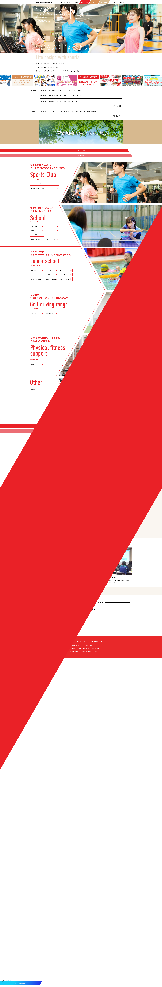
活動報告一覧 (117, 116)
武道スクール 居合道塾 (37, 239)
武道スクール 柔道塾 (66, 279)
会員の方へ (104, 2)
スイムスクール (37, 226)
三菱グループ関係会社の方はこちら (44, 188)
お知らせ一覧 (117, 106)
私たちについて (67, 2)
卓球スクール (37, 231)
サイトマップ (114, 2)
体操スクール (37, 270)
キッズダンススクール (51, 275)
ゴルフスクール (52, 231)
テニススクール (52, 226)
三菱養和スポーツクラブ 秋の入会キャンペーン (62, 101)
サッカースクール (37, 275)
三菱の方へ (94, 2)
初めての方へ (84, 2)
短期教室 (37, 389)
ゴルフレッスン (51, 313)
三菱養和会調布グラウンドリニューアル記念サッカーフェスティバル (68, 96)
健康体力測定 (37, 364)
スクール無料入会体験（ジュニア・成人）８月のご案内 (64, 90)
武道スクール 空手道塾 (51, 279)
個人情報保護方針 (74, 645)
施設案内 (76, 2)
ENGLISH (121, 2)
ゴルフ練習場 (37, 313)
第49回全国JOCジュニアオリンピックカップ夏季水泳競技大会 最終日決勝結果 (71, 111)
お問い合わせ (95, 641)
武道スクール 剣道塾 (37, 279)
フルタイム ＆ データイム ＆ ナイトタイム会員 (44, 184)
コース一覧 (59, 2)
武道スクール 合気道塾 (52, 239)
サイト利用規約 (87, 645)
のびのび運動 (37, 235)
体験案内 (81, 155)
